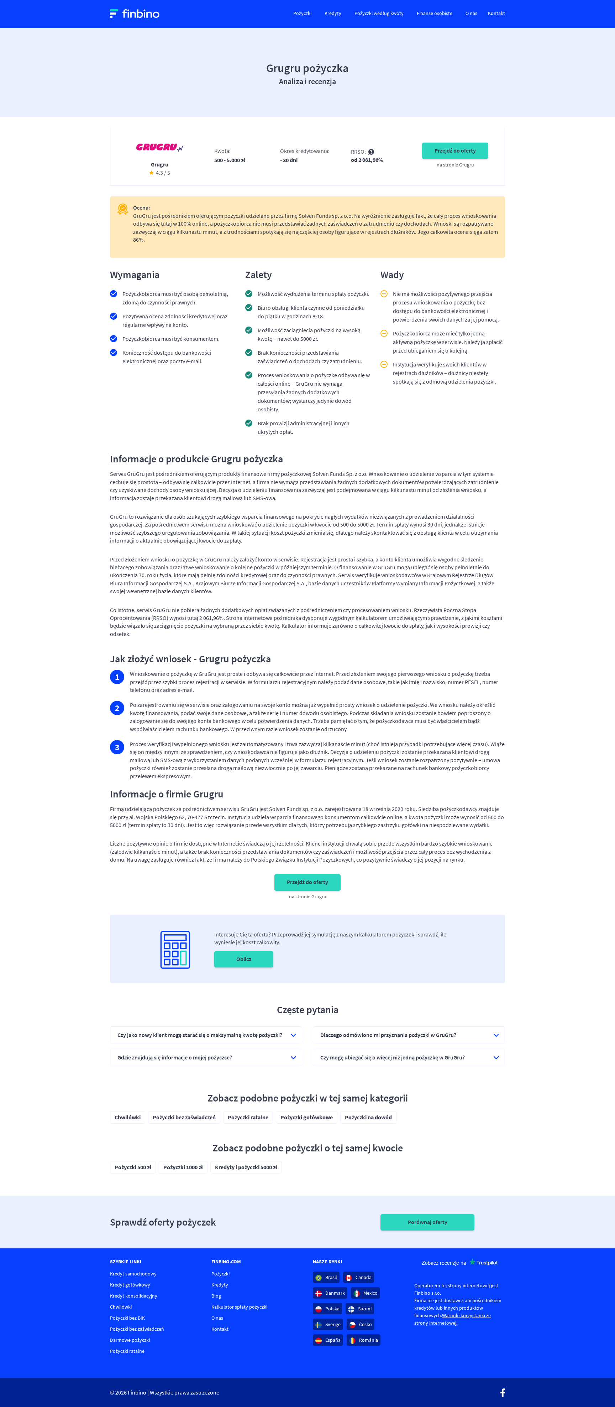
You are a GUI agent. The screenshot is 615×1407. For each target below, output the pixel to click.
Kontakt (496, 13)
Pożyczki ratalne (248, 1117)
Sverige (332, 1324)
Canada (363, 1277)
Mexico (370, 1293)
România (368, 1340)
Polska (332, 1308)
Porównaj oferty (427, 1222)
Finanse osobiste (434, 13)
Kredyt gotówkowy (130, 1285)
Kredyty (333, 13)
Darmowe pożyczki (130, 1340)
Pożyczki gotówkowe (306, 1117)
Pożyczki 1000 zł (183, 1167)
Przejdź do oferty (455, 150)
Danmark (334, 1293)
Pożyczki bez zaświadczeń (184, 1117)
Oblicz (243, 958)
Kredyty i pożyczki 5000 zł (246, 1167)
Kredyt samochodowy (133, 1273)
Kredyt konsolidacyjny (133, 1296)
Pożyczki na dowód (368, 1117)
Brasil (330, 1277)
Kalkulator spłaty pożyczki (239, 1307)
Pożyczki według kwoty (379, 13)
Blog (216, 1296)
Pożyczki (302, 13)
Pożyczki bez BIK (127, 1318)
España (332, 1340)
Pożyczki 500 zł (133, 1167)
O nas (471, 13)
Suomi (364, 1308)
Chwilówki (128, 1117)
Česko (365, 1324)
